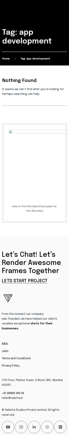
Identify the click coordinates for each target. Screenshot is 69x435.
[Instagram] (21, 427)
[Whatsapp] (47, 427)
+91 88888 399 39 (13, 393)
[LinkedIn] (34, 427)
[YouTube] (8, 427)
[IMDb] (60, 427)
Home (6, 59)
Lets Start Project (24, 281)
